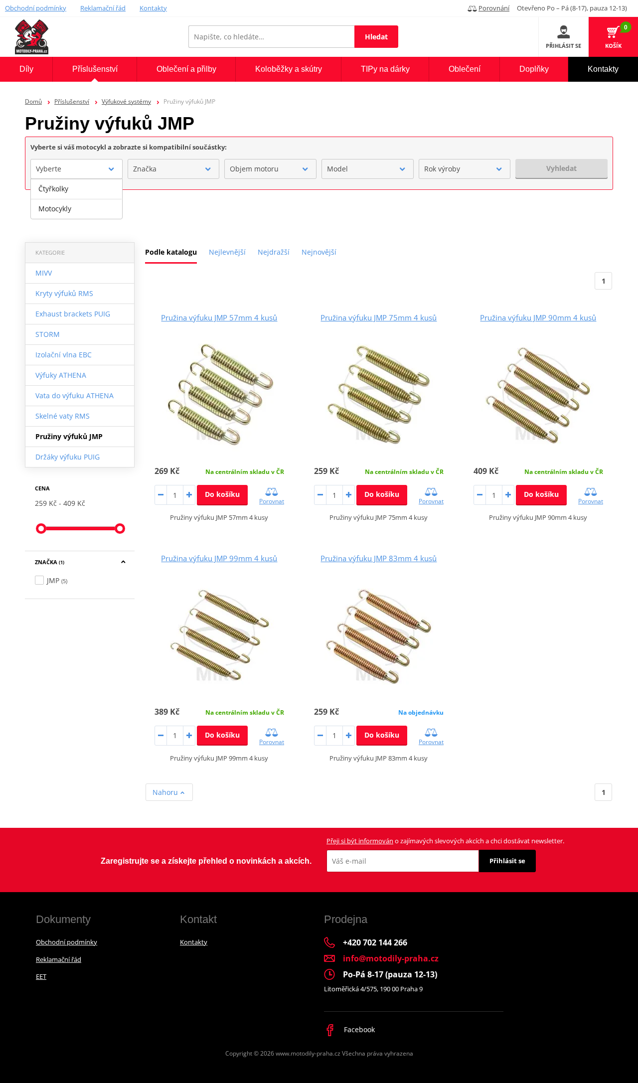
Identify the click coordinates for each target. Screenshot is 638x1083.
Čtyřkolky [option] (53, 188)
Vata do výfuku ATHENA (74, 395)
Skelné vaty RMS (62, 416)
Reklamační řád (103, 7)
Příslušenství (71, 101)
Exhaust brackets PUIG (72, 313)
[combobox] (76, 169)
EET (41, 976)
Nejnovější (319, 252)
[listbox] (76, 198)
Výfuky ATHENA (60, 375)
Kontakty (153, 7)
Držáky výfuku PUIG (67, 457)
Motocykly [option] (54, 208)
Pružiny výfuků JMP (69, 436)
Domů (33, 101)
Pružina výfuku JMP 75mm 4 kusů (378, 317)
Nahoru (166, 792)
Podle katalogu (171, 252)
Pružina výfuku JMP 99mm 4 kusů (219, 558)
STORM (47, 334)
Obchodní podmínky (35, 7)
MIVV (43, 273)
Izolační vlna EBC (63, 354)
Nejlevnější (227, 252)
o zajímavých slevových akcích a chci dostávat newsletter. (445, 840)
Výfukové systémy (126, 101)
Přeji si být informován (359, 840)
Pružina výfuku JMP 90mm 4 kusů (538, 317)
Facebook (358, 1029)
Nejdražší (274, 252)
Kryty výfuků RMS (64, 293)
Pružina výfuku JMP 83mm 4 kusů (378, 558)
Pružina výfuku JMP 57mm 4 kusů (219, 317)
